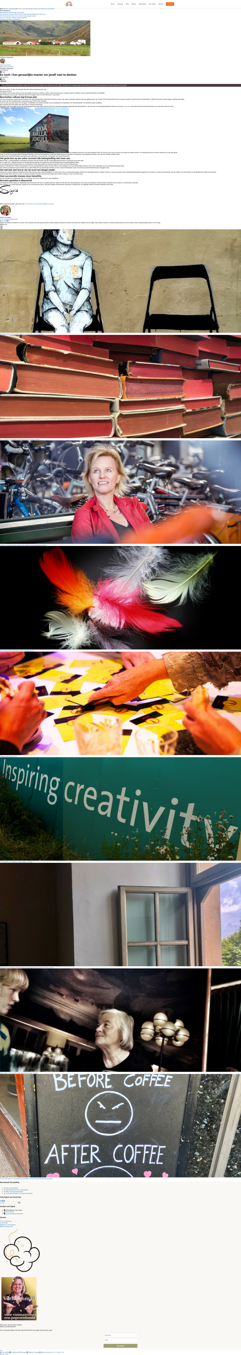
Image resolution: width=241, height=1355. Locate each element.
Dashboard (15, 1352)
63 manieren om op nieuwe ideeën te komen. (39, 204)
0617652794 (10, 1212)
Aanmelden (120, 1346)
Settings (23, 1352)
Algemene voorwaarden (8, 1225)
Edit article (5, 1352)
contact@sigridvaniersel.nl (14, 1214)
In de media (4, 1223)
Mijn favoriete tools (6, 1226)
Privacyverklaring (5, 1221)
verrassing (127, 106)
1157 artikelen (4, 219)
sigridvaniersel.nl (8, 67)
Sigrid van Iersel (5, 65)
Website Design (33, 1352)
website (4, 221)
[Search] (19, 1203)
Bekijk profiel (13, 219)
